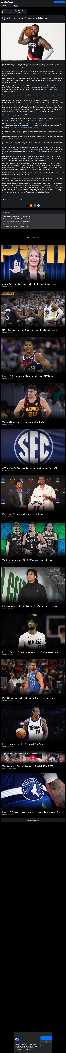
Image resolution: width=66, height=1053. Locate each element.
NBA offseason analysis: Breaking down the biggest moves (29, 330)
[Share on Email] (38, 205)
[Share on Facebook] (35, 205)
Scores (10, 5)
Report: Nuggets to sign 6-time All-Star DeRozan (24, 744)
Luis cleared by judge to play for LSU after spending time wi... (30, 606)
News (16, 5)
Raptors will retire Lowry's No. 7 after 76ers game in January (19, 223)
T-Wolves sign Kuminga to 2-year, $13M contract (16, 226)
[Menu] (2, 2)
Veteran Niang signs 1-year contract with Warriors (25, 422)
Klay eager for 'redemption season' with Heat (23, 514)
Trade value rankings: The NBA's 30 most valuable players (29, 560)
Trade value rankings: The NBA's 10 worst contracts (16, 221)
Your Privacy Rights (47, 1045)
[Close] (50, 1034)
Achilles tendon (47, 88)
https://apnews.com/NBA (16, 200)
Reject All (47, 1041)
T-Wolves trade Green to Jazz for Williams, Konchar (16, 216)
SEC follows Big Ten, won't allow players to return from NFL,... (31, 468)
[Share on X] (27, 205)
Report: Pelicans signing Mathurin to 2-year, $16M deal (27, 376)
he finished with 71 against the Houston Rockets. (24, 127)
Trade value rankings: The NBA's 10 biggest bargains (17, 218)
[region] (33, 1042)
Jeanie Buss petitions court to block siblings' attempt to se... (30, 284)
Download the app (59, 2)
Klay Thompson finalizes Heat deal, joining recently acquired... (31, 698)
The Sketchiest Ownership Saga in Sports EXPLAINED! (27, 766)
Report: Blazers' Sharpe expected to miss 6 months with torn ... (31, 652)
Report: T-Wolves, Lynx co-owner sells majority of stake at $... (31, 812)
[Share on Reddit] (31, 205)
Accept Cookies (47, 1038)
